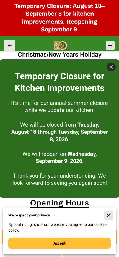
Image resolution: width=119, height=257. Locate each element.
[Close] (111, 67)
